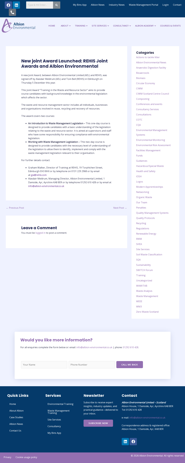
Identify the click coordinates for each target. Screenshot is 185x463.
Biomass (140, 78)
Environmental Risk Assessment (153, 145)
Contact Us (15, 430)
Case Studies (16, 417)
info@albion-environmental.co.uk (46, 186)
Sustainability (143, 264)
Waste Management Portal (143, 4)
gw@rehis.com (39, 175)
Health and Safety (145, 171)
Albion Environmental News (151, 62)
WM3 (139, 306)
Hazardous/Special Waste (150, 166)
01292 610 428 (130, 347)
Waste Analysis (144, 291)
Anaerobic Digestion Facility (151, 67)
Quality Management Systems (152, 212)
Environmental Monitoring (150, 140)
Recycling (141, 223)
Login (165, 4)
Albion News (97, 4)
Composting (142, 98)
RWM (139, 238)
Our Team (141, 202)
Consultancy (54, 426)
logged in (40, 232)
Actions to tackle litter (148, 57)
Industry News (117, 4)
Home (12, 404)
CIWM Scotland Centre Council (152, 93)
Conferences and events (149, 104)
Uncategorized (144, 280)
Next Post (120, 207)
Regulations (142, 228)
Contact (177, 4)
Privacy (7, 457)
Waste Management (147, 296)
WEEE (139, 301)
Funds (139, 155)
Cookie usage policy (26, 457)
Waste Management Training (59, 412)
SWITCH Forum (144, 270)
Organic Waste (144, 197)
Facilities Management (148, 150)
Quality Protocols (145, 218)
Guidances (141, 160)
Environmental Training (60, 404)
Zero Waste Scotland (147, 311)
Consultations (143, 114)
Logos (139, 181)
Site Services (143, 249)
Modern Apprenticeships (149, 186)
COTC (139, 119)
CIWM (139, 88)
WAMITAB (141, 285)
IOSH (139, 176)
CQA (138, 125)
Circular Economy (145, 83)
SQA (138, 259)
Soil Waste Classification (149, 254)
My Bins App (80, 4)
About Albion (16, 410)
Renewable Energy (146, 233)
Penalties (141, 207)
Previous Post (15, 207)
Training (141, 275)
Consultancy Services (147, 109)
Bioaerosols (142, 72)
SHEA (139, 244)
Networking (142, 192)
